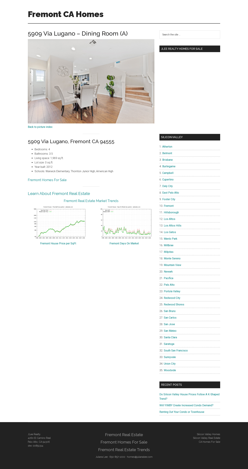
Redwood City (172, 298)
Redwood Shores (174, 304)
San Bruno (170, 311)
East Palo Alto (170, 192)
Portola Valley (172, 291)
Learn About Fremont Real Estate (59, 193)
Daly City (167, 186)
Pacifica (168, 278)
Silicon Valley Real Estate (206, 438)
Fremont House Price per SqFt (58, 243)
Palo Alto (169, 284)
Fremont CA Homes (66, 14)
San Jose (169, 324)
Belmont (167, 153)
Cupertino (168, 179)
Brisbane (167, 159)
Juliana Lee (101, 457)
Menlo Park (170, 238)
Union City (170, 363)
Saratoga (169, 344)
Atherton (167, 146)
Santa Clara (170, 337)
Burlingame (168, 166)
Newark (168, 271)
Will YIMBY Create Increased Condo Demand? (186, 405)
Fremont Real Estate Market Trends (91, 201)
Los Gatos (170, 232)
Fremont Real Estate (124, 434)
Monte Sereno (172, 258)
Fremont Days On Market (124, 243)
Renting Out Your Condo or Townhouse (181, 412)
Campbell (167, 173)
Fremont (169, 205)
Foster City (168, 199)
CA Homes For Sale (209, 441)
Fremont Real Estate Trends (124, 449)
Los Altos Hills (172, 225)
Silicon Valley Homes (208, 434)
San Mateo (170, 330)
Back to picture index (40, 127)
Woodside (170, 370)
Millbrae (168, 245)
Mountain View (172, 265)
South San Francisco (176, 350)
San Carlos (170, 317)
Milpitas (168, 251)
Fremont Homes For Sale (47, 180)
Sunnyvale (170, 357)
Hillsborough (171, 212)
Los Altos (169, 219)
